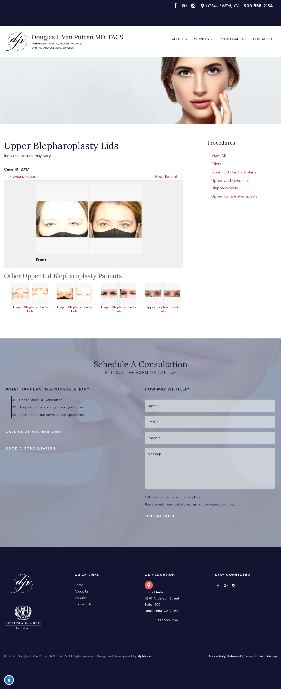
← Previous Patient (21, 176)
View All (218, 155)
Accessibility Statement (225, 656)
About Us (81, 591)
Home (78, 585)
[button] (34, 432)
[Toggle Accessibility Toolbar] (9, 680)
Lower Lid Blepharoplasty (234, 172)
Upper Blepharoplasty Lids (30, 309)
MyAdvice (144, 656)
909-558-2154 (258, 6)
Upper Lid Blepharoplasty (234, 196)
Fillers (216, 164)
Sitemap (271, 656)
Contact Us (82, 604)
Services (80, 598)
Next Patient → (168, 176)
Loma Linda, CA (222, 6)
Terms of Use (253, 656)
